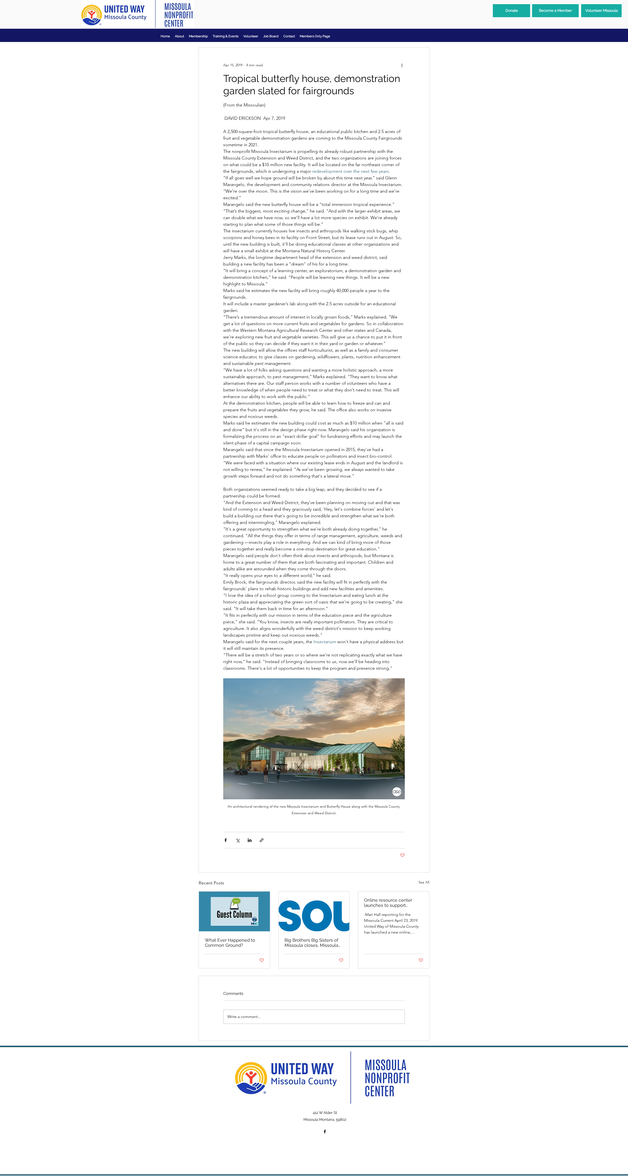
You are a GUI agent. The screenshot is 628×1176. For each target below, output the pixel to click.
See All (424, 882)
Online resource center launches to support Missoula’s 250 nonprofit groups (388, 902)
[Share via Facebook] (225, 840)
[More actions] (402, 65)
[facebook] (324, 1131)
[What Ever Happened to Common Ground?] (234, 911)
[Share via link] (261, 840)
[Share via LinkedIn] (249, 840)
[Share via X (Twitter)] (237, 840)
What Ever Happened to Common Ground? (230, 942)
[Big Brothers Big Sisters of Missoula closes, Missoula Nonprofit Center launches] (314, 911)
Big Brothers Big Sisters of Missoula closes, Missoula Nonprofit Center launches (312, 942)
